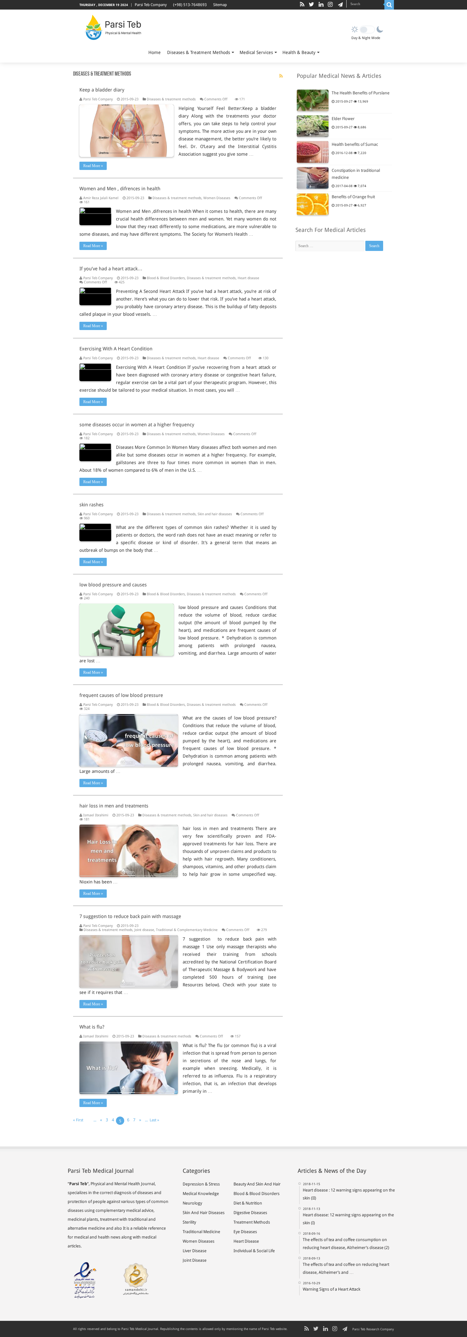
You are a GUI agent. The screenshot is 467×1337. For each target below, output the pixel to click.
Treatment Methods (252, 1222)
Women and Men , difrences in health (119, 189)
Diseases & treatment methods (171, 99)
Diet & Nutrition (248, 1203)
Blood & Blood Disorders (166, 278)
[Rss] (302, 4)
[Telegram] (339, 5)
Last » (154, 1120)
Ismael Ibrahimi (95, 815)
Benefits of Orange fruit (353, 196)
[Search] (389, 5)
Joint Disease (194, 1260)
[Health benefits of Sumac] (312, 152)
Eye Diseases (245, 1231)
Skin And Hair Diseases (204, 1212)
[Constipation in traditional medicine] (312, 178)
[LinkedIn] (321, 4)
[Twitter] (311, 4)
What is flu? (91, 1027)
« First (78, 1120)
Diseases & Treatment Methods (198, 52)
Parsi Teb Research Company (373, 1329)
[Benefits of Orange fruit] (312, 204)
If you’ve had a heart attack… (110, 269)
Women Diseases (216, 198)
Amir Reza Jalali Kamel (100, 198)
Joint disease (144, 930)
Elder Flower (343, 118)
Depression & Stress (201, 1184)
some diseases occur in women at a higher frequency (136, 425)
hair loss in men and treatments (113, 806)
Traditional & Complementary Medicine (187, 930)
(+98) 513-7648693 (190, 5)
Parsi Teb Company (151, 5)
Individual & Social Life (254, 1250)
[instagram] (330, 4)
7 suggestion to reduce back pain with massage (130, 916)
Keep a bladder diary (101, 90)
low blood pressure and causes (113, 585)
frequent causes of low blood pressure (121, 695)
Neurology (192, 1203)
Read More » (93, 166)
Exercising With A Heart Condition (115, 349)
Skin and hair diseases (215, 514)
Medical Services (256, 52)
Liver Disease (194, 1250)
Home (154, 52)
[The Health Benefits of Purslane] (312, 100)
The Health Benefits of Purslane (360, 93)
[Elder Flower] (312, 126)
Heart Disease (246, 1241)
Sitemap (220, 5)
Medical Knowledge (201, 1193)
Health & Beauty (298, 52)
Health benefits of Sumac (355, 144)
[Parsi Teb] (112, 29)
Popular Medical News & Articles (339, 75)
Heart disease (248, 278)
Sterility (189, 1222)
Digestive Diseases (250, 1212)
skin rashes (91, 505)
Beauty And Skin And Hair (257, 1184)
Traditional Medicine (201, 1231)
